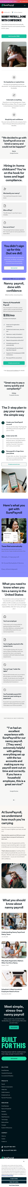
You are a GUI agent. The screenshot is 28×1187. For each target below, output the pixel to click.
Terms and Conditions (13, 370)
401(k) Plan (4, 1089)
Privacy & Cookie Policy (7, 1175)
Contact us (4, 1141)
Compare (3, 1125)
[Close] (23, 1161)
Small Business (5, 1070)
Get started (14, 268)
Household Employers (6, 1073)
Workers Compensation (7, 1087)
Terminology (4, 1119)
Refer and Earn (5, 1122)
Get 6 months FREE (14, 36)
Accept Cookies (14, 1178)
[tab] (14, 536)
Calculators (4, 1114)
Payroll (3, 1084)
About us (3, 1136)
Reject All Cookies (14, 1182)
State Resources (5, 1117)
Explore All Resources (6, 1127)
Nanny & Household (6, 1108)
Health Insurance (5, 1092)
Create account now (14, 363)
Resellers (3, 1111)
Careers (3, 1138)
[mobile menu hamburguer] (25, 5)
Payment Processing (6, 1097)
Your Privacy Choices (14, 1185)
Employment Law (5, 1095)
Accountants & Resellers (7, 1075)
